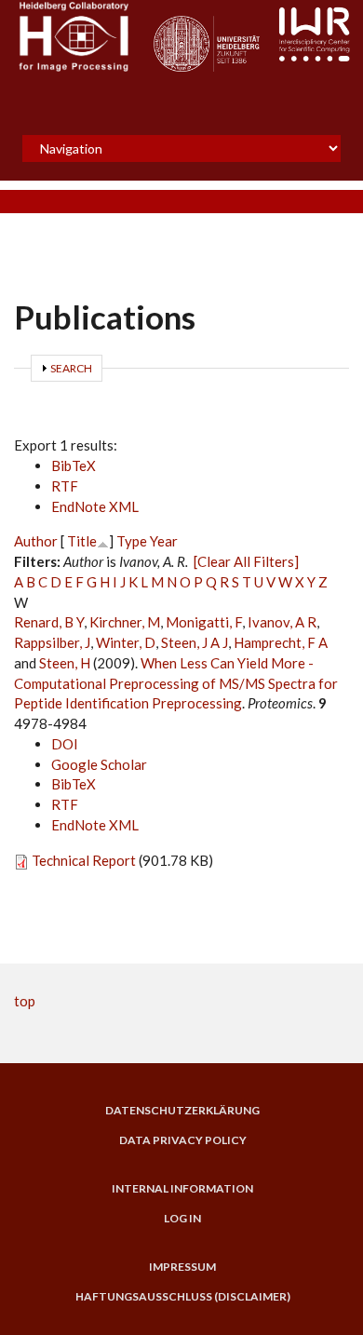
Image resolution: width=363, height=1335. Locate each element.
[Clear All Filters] (246, 561)
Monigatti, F (204, 622)
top (24, 1000)
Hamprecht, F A (281, 642)
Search (71, 368)
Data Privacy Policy (183, 1140)
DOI (64, 743)
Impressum (182, 1267)
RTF (64, 486)
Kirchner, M (124, 622)
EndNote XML (95, 506)
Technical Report (84, 860)
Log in (182, 1218)
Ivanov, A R (282, 622)
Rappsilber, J (52, 642)
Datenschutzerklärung (182, 1110)
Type (131, 541)
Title (82, 541)
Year (164, 541)
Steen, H (64, 662)
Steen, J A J (194, 642)
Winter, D (125, 642)
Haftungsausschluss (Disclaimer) (182, 1296)
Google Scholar (99, 764)
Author (36, 541)
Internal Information (182, 1188)
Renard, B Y (49, 622)
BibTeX (73, 465)
